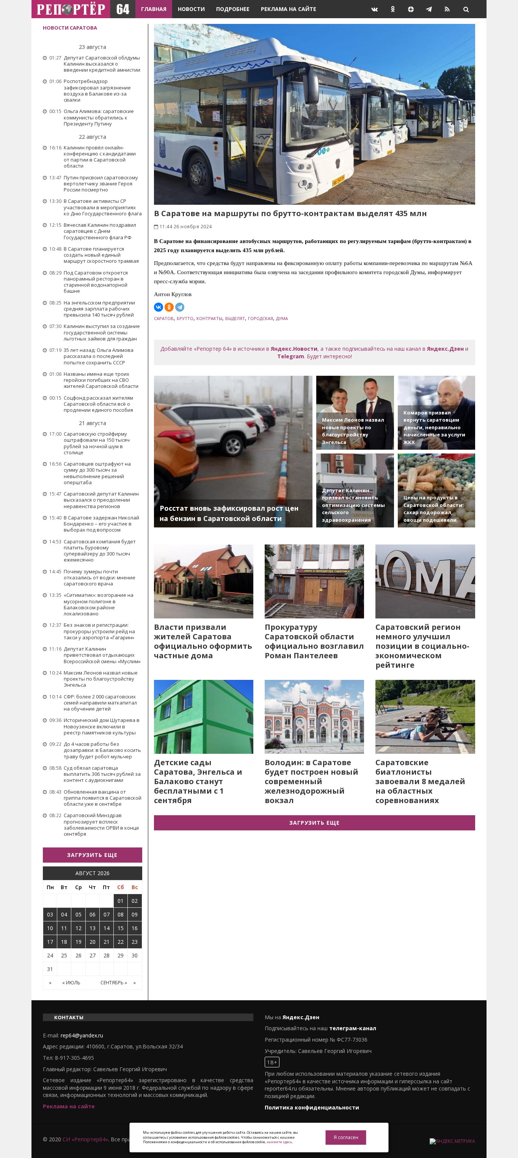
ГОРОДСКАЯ (260, 318)
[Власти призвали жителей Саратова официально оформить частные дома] (203, 581)
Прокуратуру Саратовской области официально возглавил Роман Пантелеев (314, 641)
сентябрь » (113, 982)
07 (107, 914)
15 (121, 928)
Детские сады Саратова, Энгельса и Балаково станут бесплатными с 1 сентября (198, 781)
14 (107, 928)
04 (64, 914)
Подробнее (233, 9)
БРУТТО (185, 318)
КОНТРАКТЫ (209, 318)
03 (50, 914)
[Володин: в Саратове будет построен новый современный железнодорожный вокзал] (314, 717)
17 (50, 941)
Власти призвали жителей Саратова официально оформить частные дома (203, 641)
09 (135, 914)
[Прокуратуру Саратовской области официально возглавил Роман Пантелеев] (314, 581)
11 (64, 928)
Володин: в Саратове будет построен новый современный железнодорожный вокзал (311, 781)
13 (92, 928)
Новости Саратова (70, 27)
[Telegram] (179, 307)
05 (78, 914)
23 (135, 941)
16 (135, 928)
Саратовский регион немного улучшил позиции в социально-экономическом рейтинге (422, 646)
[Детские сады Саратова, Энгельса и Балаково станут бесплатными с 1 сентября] (203, 717)
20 (92, 941)
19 (78, 941)
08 (121, 914)
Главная (153, 9)
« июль (71, 982)
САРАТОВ (164, 318)
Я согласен (346, 1137)
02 (135, 900)
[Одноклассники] (169, 307)
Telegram (290, 356)
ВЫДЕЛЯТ (235, 318)
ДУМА (282, 318)
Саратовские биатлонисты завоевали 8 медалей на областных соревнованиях (420, 781)
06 (92, 914)
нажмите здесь (279, 1141)
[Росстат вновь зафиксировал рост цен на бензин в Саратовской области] (233, 451)
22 (121, 941)
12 (78, 928)
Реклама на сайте (288, 9)
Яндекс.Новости (294, 348)
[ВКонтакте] (158, 307)
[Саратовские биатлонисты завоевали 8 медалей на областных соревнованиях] (425, 717)
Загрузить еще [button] (92, 854)
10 (50, 928)
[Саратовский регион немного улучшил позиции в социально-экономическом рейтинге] (425, 581)
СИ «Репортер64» (85, 1139)
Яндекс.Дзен (445, 348)
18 (64, 941)
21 (107, 941)
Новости (191, 9)
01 (121, 900)
